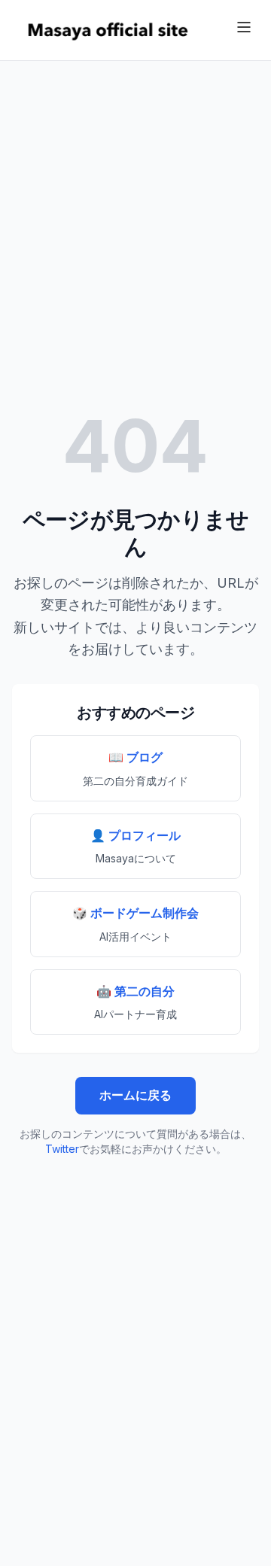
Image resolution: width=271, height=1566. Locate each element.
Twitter (62, 1148)
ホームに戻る (135, 1094)
